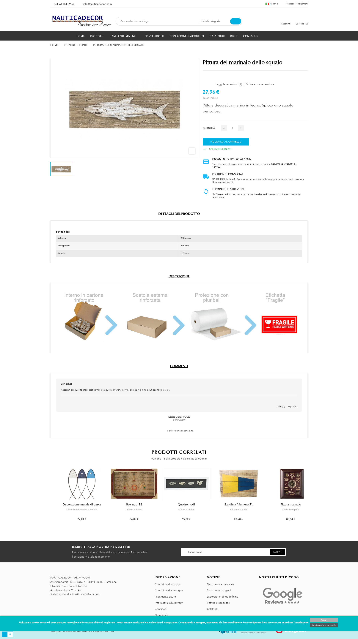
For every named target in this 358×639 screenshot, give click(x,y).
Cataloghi (212, 609)
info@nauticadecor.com (97, 4)
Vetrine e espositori (218, 602)
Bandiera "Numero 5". (231, 504)
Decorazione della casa (220, 584)
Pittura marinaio (283, 504)
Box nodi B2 (127, 504)
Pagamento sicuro (165, 596)
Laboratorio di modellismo (222, 596)
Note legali (161, 615)
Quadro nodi (179, 504)
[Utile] (280, 402)
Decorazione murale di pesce (74, 504)
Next (310, 497)
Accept (324, 620)
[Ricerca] (235, 21)
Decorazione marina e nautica (74, 509)
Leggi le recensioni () (229, 84)
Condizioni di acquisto (168, 584)
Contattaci (161, 609)
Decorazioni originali (219, 590)
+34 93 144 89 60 (63, 4)
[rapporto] (292, 402)
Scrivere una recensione (260, 84)
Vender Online (81, 630)
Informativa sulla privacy (169, 602)
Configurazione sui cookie (324, 625)
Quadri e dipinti (127, 509)
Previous (48, 497)
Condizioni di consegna (169, 590)
